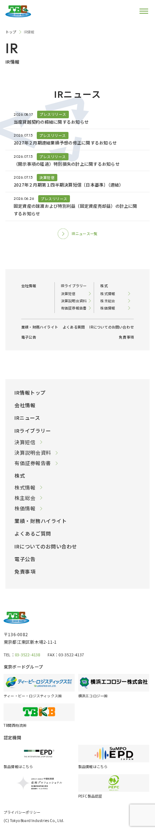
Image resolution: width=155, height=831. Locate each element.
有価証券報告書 (32, 463)
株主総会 (24, 497)
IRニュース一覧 (85, 233)
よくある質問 (74, 327)
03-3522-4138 (27, 654)
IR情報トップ (30, 392)
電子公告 (24, 559)
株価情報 (24, 508)
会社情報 (24, 405)
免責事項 (24, 571)
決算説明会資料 (32, 452)
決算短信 (24, 442)
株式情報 (24, 487)
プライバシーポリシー (22, 812)
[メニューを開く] (139, 11)
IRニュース (27, 417)
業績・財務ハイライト (40, 520)
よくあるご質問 (32, 533)
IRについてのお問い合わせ (45, 546)
